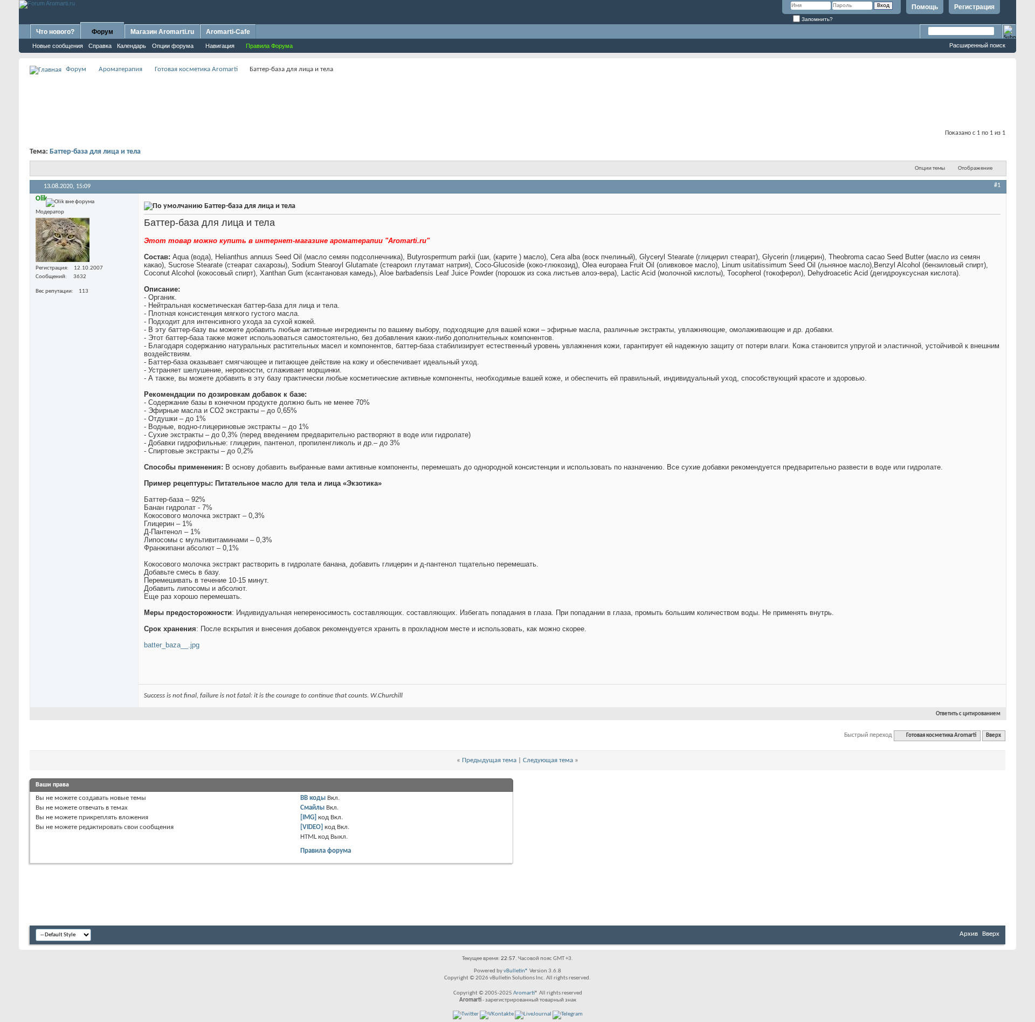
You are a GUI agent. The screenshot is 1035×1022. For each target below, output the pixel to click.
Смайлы (312, 807)
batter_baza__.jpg (171, 645)
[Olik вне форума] (62, 240)
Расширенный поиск (977, 45)
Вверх (993, 735)
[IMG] (308, 817)
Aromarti (524, 993)
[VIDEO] (311, 827)
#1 (997, 185)
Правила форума (325, 850)
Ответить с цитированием (968, 714)
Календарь (131, 46)
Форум (102, 32)
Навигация (219, 46)
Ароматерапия (120, 69)
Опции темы (930, 168)
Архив (969, 933)
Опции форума (173, 46)
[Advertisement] (517, 100)
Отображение (975, 168)
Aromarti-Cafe (228, 32)
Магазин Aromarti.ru (162, 32)
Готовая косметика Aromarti (196, 69)
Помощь (925, 7)
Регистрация (974, 7)
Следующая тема (548, 760)
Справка (100, 46)
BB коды (313, 798)
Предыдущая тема (489, 760)
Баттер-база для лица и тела (95, 152)
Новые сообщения (57, 46)
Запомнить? (816, 19)
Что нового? (55, 32)
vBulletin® (515, 971)
